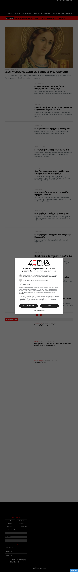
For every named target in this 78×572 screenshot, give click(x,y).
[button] (39, 284)
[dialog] (39, 286)
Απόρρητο (74, 570)
